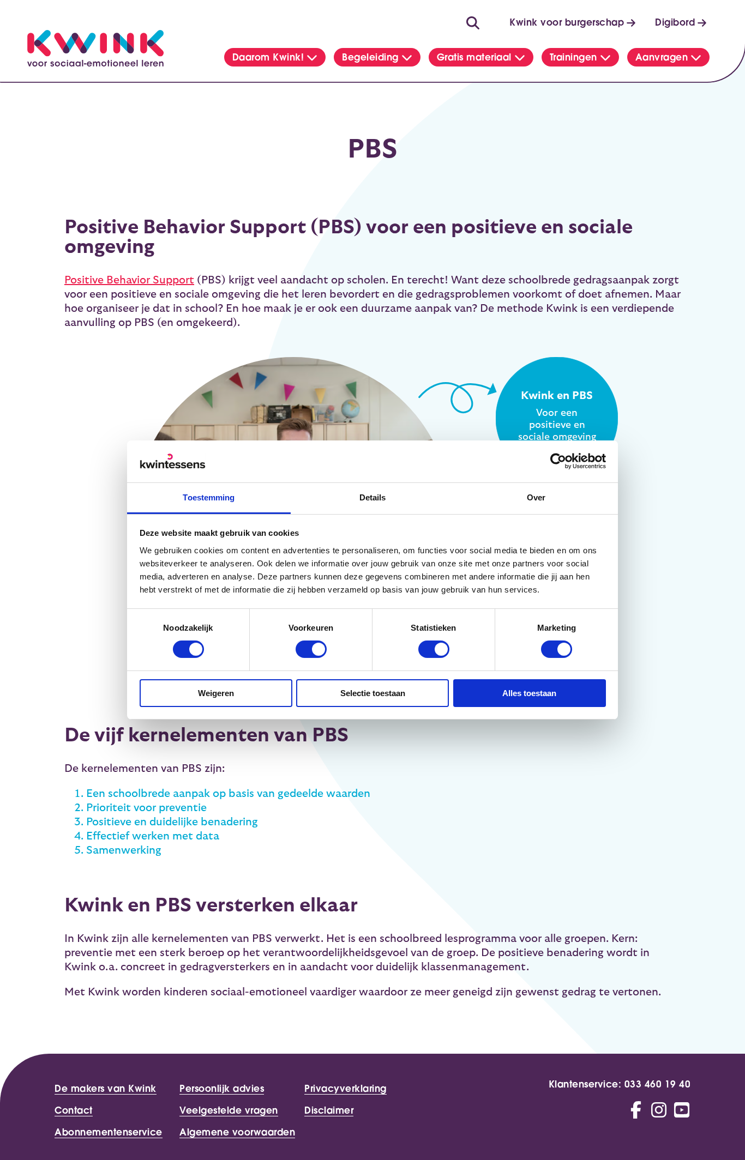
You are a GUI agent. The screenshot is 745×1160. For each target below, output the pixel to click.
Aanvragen (661, 57)
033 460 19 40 (657, 1084)
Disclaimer (328, 1110)
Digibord (675, 22)
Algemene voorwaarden (237, 1132)
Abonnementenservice (109, 1132)
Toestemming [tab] (209, 497)
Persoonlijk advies (221, 1089)
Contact (74, 1110)
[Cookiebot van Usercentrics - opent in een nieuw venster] (558, 461)
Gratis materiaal (474, 57)
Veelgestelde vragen (228, 1110)
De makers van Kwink (106, 1089)
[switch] (311, 649)
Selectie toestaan (372, 693)
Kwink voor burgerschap (566, 22)
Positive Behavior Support (129, 280)
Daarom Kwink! (268, 57)
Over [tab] (536, 497)
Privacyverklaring (345, 1089)
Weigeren (216, 693)
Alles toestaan (529, 693)
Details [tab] (372, 497)
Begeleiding (370, 57)
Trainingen (573, 57)
